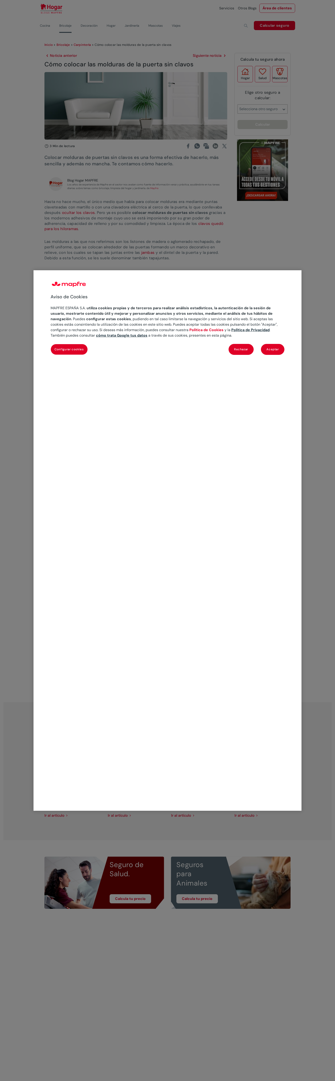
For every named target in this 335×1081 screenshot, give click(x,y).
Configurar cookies (69, 349)
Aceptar (272, 349)
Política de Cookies (206, 329)
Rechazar (241, 349)
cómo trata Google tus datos (121, 335)
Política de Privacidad (250, 329)
